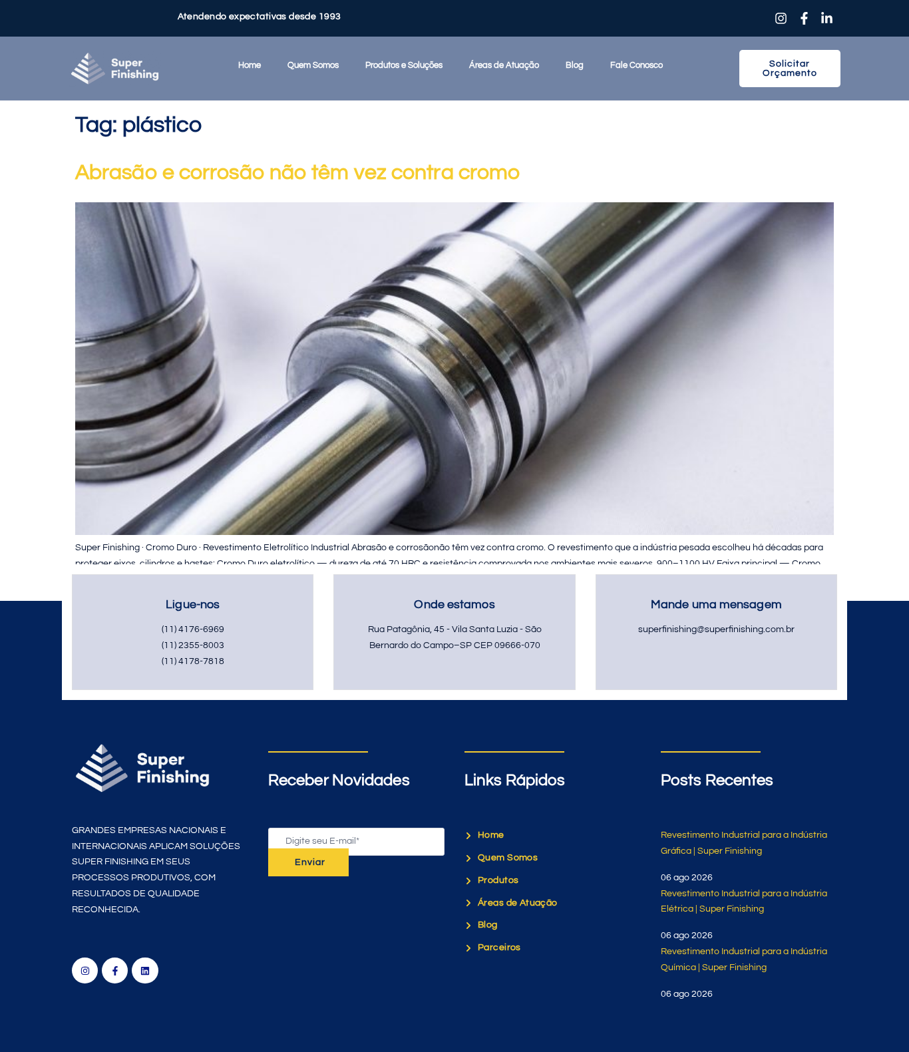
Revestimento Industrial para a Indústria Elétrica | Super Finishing (744, 901)
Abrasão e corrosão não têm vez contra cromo (297, 173)
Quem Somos (313, 65)
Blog (575, 65)
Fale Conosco (636, 65)
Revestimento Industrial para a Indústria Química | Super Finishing (744, 959)
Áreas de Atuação (504, 65)
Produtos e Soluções (404, 65)
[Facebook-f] (115, 970)
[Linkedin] (145, 970)
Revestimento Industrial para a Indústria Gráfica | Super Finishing (744, 843)
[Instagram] (85, 970)
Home (249, 65)
